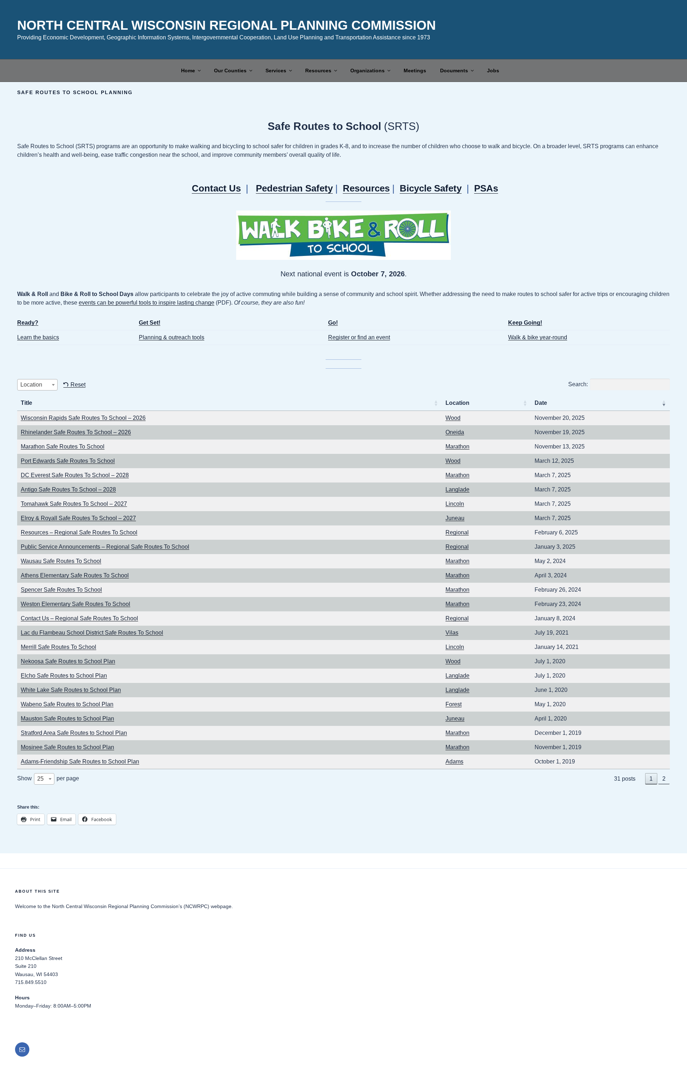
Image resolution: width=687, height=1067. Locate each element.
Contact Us (216, 188)
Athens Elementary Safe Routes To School (75, 575)
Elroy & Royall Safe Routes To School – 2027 (78, 518)
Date (541, 403)
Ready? (27, 323)
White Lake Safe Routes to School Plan (71, 690)
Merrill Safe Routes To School (58, 647)
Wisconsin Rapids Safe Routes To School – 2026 (83, 418)
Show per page (48, 779)
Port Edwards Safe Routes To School (68, 461)
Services (275, 70)
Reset (78, 385)
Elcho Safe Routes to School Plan (64, 676)
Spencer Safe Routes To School (61, 590)
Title (26, 403)
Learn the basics (38, 337)
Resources (318, 70)
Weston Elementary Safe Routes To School (75, 604)
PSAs (486, 188)
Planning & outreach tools (171, 337)
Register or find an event (359, 337)
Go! (333, 323)
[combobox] (37, 385)
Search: (578, 384)
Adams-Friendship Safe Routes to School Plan (80, 761)
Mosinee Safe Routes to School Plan (67, 747)
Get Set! (149, 323)
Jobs (493, 70)
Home (188, 70)
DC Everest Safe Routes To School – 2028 (75, 475)
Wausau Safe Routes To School (61, 561)
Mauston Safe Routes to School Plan (67, 719)
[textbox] (37, 384)
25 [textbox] (40, 779)
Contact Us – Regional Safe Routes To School (79, 618)
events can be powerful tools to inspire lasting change (146, 303)
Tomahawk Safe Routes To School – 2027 (74, 504)
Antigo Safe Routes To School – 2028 (68, 489)
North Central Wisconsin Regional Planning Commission (226, 25)
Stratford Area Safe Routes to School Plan (74, 733)
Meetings (415, 70)
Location (457, 403)
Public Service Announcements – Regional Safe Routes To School (105, 547)
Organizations (367, 70)
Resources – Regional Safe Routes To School (79, 532)
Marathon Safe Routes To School (62, 446)
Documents (454, 70)
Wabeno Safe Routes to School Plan (67, 704)
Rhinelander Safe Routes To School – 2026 (76, 432)
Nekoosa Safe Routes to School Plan (68, 661)
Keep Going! (525, 323)
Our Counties (230, 70)
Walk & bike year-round (537, 337)
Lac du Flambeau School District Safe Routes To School (92, 633)
